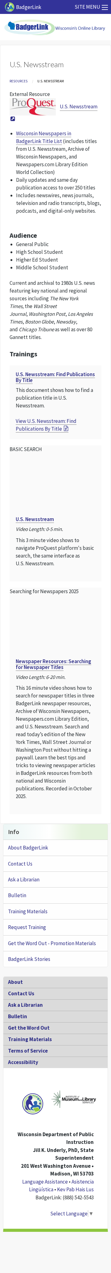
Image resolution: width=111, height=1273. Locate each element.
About (15, 982)
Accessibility (23, 1062)
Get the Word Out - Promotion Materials (52, 943)
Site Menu (87, 6)
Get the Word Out (29, 1027)
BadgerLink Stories (29, 959)
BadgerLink (28, 7)
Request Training (27, 927)
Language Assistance (45, 1181)
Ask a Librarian (23, 879)
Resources (18, 81)
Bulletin (17, 895)
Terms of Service (28, 1050)
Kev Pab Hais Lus (75, 1189)
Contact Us (20, 863)
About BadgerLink (28, 847)
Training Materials (27, 911)
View (46, 425)
